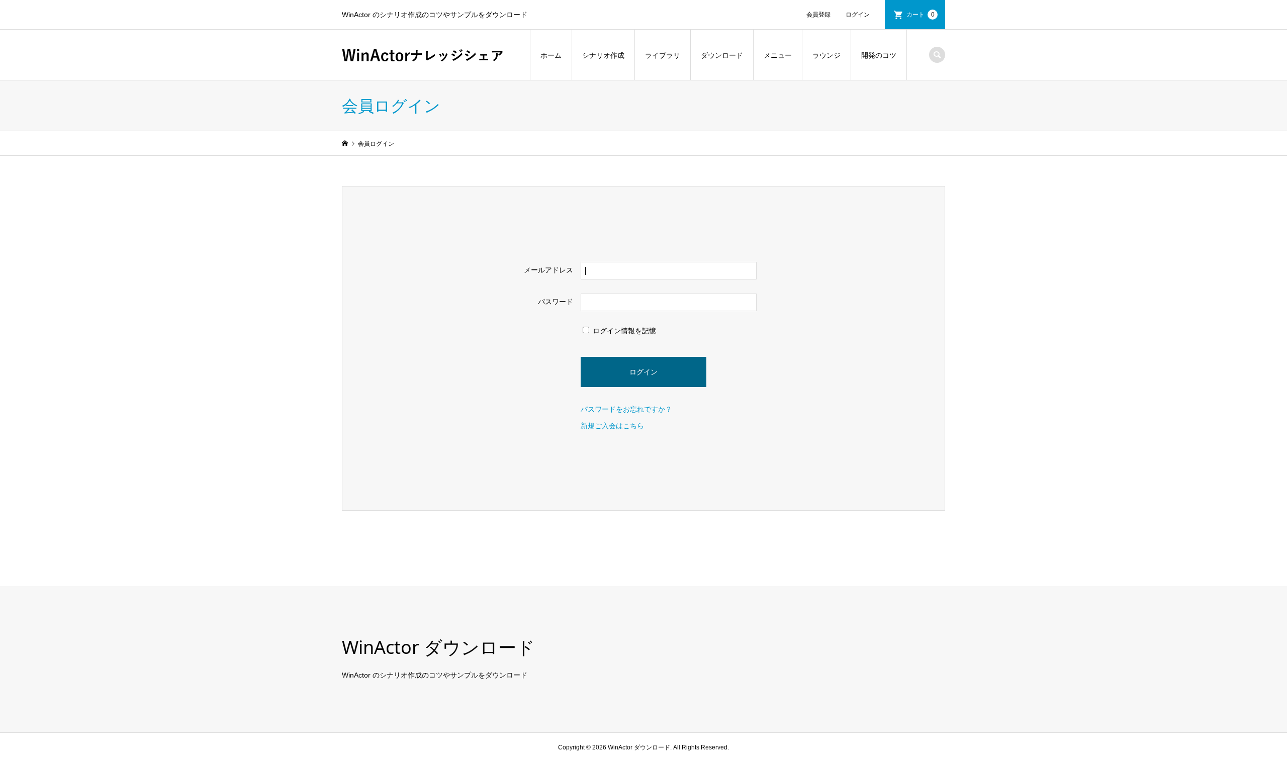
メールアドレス (548, 270)
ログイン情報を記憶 (623, 331)
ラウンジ (826, 55)
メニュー (778, 55)
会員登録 (818, 14)
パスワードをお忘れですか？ (626, 409)
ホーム (551, 55)
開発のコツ (878, 55)
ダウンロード (722, 55)
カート (920, 14)
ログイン (858, 14)
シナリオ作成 (603, 55)
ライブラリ (662, 55)
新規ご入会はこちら (612, 426)
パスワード (555, 302)
